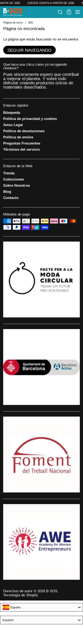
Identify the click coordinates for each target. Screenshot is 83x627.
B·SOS (51, 591)
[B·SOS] (29, 12)
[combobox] (41, 607)
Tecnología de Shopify (20, 595)
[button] (60, 12)
